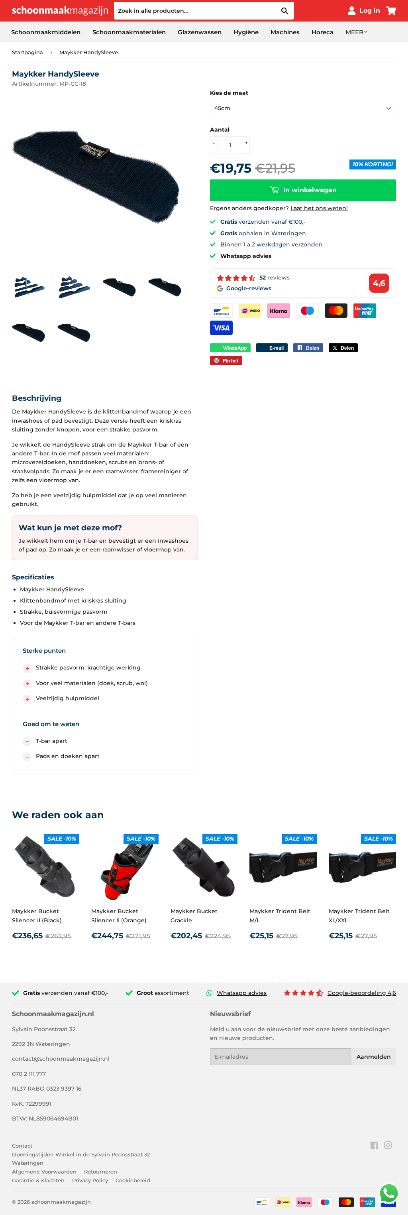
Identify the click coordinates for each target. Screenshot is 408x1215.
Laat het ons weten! (319, 208)
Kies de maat (229, 92)
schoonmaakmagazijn (61, 1202)
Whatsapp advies (242, 992)
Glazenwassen (200, 32)
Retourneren (100, 1171)
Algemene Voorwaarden (44, 1171)
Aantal (220, 129)
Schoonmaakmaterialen (129, 32)
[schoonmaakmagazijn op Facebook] (374, 1146)
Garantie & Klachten (38, 1180)
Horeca (322, 32)
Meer (354, 32)
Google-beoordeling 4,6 (362, 992)
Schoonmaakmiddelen (45, 32)
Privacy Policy (90, 1180)
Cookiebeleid (133, 1180)
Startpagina (27, 52)
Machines (285, 32)
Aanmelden (374, 1056)
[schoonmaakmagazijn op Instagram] (388, 1146)
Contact (22, 1145)
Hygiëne (246, 32)
